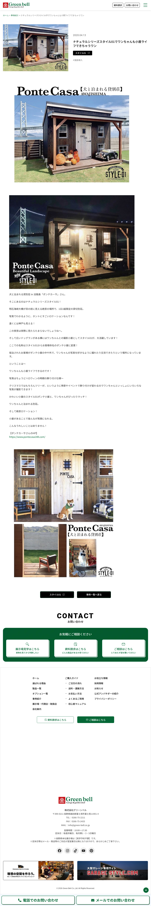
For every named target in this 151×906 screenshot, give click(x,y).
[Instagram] (67, 850)
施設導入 (78, 60)
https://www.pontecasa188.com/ (27, 437)
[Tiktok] (75, 850)
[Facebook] (59, 850)
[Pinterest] (91, 850)
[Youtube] (83, 850)
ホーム (6, 15)
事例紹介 (15, 15)
